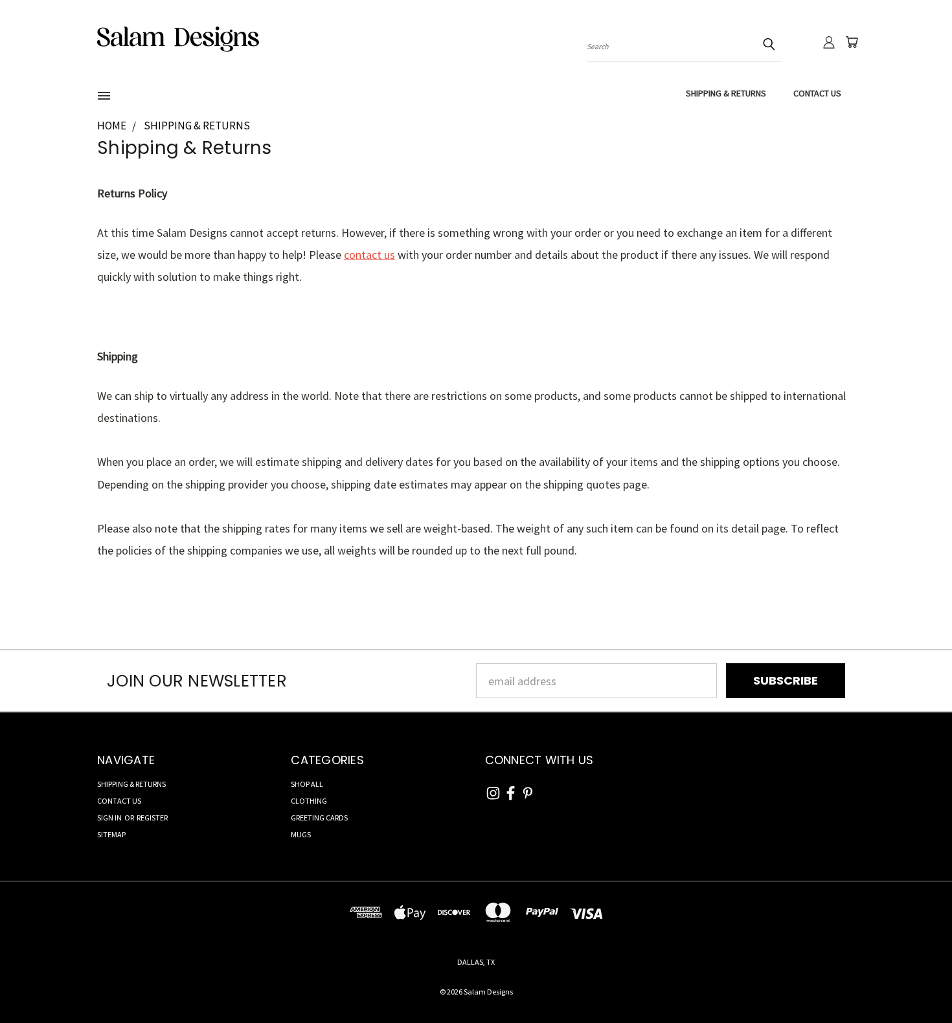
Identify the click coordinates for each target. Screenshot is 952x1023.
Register (152, 817)
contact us (369, 254)
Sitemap (111, 834)
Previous (913, 982)
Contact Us (817, 93)
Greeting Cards (319, 817)
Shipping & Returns (726, 93)
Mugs (301, 834)
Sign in (110, 817)
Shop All (307, 784)
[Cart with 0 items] (851, 42)
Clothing (309, 801)
